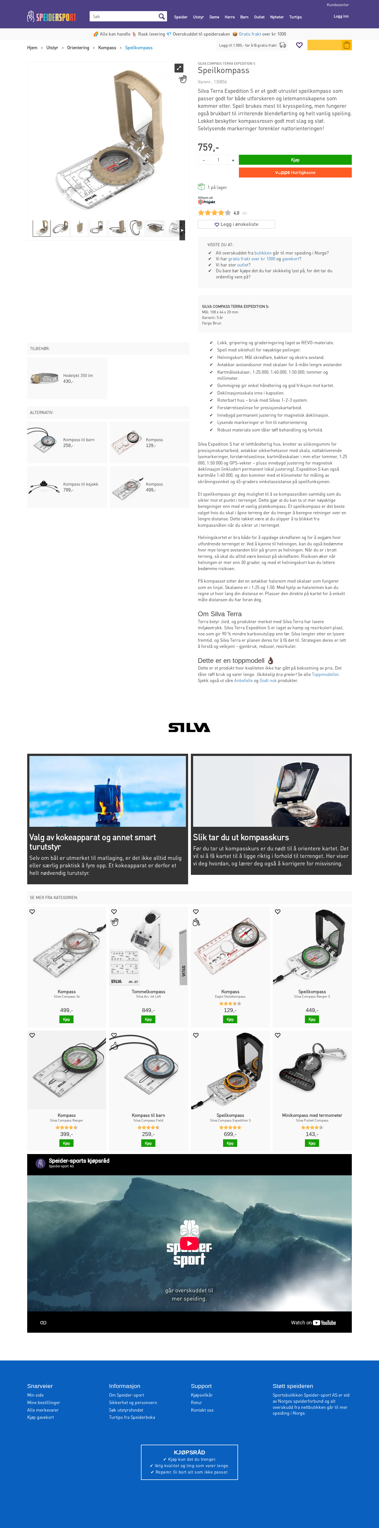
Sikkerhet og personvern (133, 1402)
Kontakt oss (202, 1410)
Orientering (78, 47)
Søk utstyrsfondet (126, 1410)
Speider (181, 16)
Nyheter (277, 16)
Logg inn (341, 15)
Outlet (259, 16)
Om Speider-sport (126, 1395)
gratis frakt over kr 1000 (251, 258)
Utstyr (198, 16)
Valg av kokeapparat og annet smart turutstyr (92, 842)
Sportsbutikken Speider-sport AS (305, 1395)
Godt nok (268, 680)
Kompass (107, 47)
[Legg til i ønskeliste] (31, 911)
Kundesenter (338, 4)
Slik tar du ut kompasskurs (241, 837)
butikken (263, 253)
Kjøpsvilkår (202, 1395)
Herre (230, 16)
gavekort (290, 258)
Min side (35, 1395)
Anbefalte (243, 680)
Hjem (32, 47)
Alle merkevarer (43, 1410)
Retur (196, 1402)
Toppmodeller (325, 674)
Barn (244, 16)
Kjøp (295, 160)
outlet (242, 265)
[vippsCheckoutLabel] (295, 173)
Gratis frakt (250, 34)
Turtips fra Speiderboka (132, 1417)
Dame (214, 16)
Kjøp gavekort (40, 1417)
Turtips (295, 16)
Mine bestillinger (43, 1402)
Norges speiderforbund (301, 1401)
